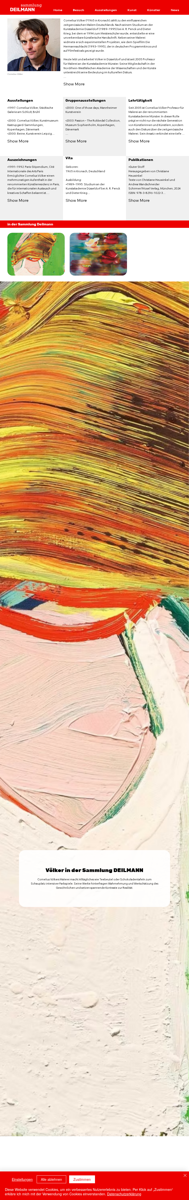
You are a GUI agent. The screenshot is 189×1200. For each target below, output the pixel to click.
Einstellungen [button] (22, 1179)
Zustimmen (82, 1179)
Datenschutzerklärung (124, 1193)
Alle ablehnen (51, 1179)
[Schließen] (185, 1175)
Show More (74, 83)
